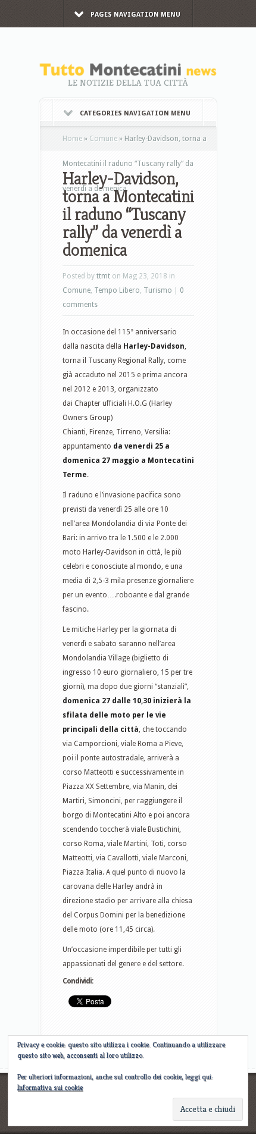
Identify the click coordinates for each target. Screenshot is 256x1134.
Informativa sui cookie (50, 1087)
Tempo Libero (117, 290)
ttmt (103, 276)
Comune (103, 138)
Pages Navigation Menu (135, 14)
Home (72, 138)
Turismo (157, 290)
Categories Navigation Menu (135, 113)
